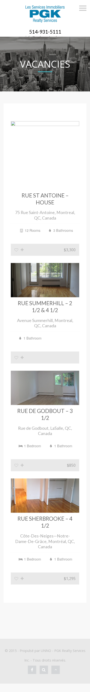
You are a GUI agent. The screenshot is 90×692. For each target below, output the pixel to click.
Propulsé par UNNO (35, 650)
